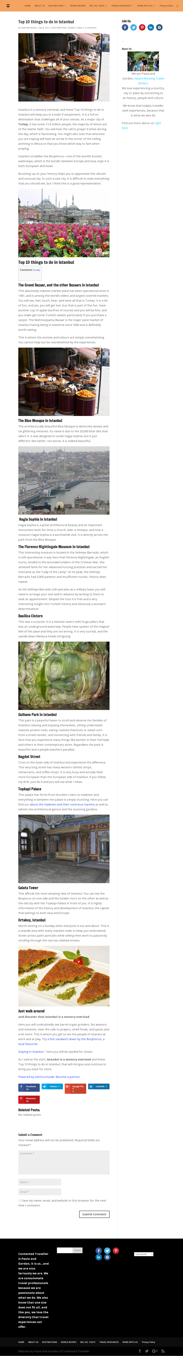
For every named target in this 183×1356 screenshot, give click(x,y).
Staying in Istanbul (31, 1052)
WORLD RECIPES (77, 6)
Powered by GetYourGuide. (36, 1077)
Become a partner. (68, 1077)
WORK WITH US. (145, 6)
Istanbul (71, 27)
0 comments (91, 27)
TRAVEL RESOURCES (121, 6)
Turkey (79, 27)
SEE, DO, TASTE (97, 6)
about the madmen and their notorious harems (62, 804)
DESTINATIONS (55, 6)
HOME (28, 6)
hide (36, 270)
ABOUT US (39, 6)
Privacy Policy (166, 6)
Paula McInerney (28, 27)
